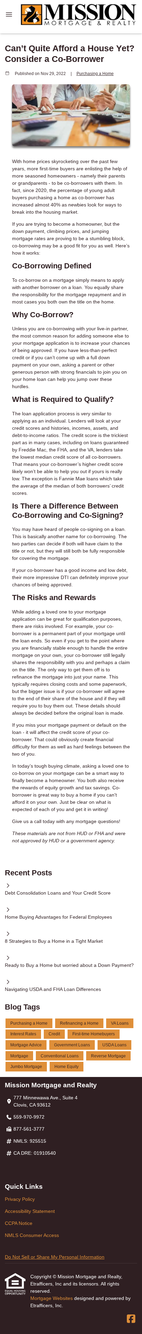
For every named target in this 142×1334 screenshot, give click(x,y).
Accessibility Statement (30, 1211)
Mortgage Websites (52, 1298)
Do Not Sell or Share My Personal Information (54, 1257)
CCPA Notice (18, 1223)
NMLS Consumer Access (32, 1235)
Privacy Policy (20, 1199)
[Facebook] (131, 1319)
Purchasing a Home (95, 73)
